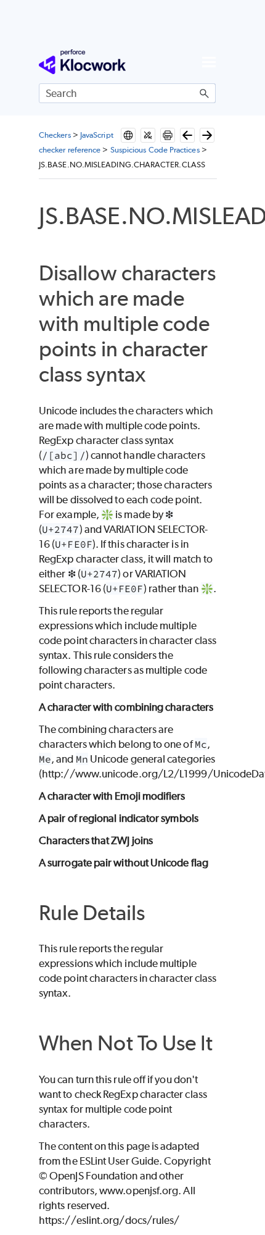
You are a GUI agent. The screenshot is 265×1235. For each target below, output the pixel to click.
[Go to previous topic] (187, 135)
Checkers (55, 135)
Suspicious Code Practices (155, 149)
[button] (205, 93)
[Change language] (128, 135)
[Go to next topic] (207, 135)
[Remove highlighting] (148, 135)
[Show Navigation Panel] (209, 62)
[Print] (167, 135)
